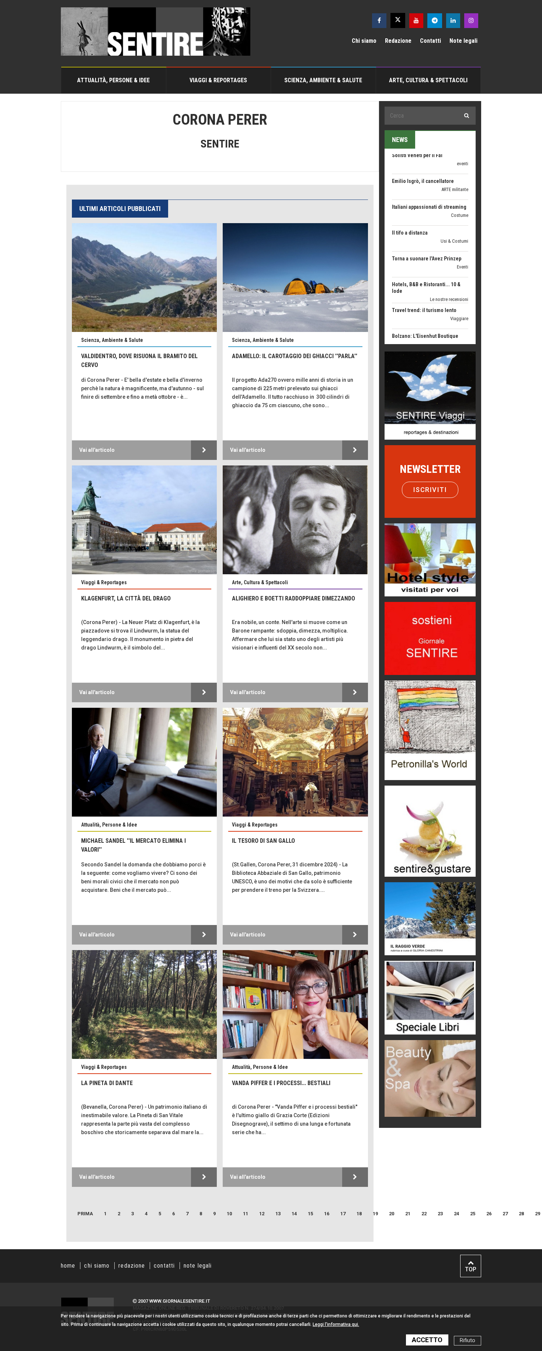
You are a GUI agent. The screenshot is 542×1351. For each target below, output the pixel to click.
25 (472, 1213)
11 (245, 1213)
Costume (459, 179)
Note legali (463, 40)
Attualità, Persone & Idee (113, 80)
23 (440, 1213)
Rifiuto (467, 1340)
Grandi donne (455, 334)
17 (342, 1213)
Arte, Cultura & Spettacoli (428, 80)
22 (424, 1213)
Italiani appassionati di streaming (429, 171)
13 (278, 1213)
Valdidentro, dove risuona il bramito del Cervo (139, 360)
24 (456, 1213)
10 (229, 1213)
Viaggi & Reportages (218, 80)
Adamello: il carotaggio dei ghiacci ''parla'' (294, 356)
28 (521, 1213)
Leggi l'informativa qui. (336, 1324)
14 (294, 1213)
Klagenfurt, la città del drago (126, 598)
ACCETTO (427, 1340)
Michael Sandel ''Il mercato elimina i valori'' (133, 845)
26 (488, 1213)
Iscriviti (430, 489)
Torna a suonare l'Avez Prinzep (426, 222)
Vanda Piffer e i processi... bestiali (281, 1083)
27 (505, 1213)
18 (359, 1213)
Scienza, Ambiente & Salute (323, 80)
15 (310, 1213)
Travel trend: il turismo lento (424, 274)
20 (391, 1213)
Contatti (430, 40)
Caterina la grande (412, 326)
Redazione (398, 40)
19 (375, 1213)
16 (326, 1213)
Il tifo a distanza (410, 197)
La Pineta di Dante (107, 1083)
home (68, 1265)
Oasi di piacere (454, 315)
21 (407, 1213)
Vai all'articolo (97, 450)
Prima (85, 1213)
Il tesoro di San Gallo (263, 840)
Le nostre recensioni (449, 263)
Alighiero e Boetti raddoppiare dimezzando (293, 598)
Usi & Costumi (454, 205)
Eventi (462, 230)
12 (261, 1213)
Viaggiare (459, 282)
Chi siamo (364, 40)
